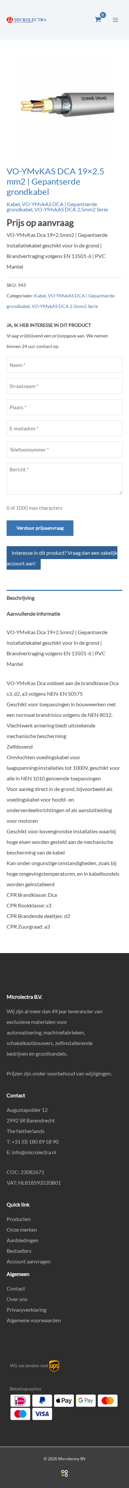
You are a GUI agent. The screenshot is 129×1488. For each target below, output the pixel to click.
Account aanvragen (29, 1261)
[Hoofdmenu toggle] (115, 19)
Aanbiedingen (22, 1240)
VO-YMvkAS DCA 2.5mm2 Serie (71, 209)
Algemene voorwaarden (34, 1320)
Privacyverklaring (26, 1309)
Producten (19, 1219)
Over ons (17, 1299)
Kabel (13, 204)
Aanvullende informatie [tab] (33, 613)
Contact (16, 1288)
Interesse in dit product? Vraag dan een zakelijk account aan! (62, 557)
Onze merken (22, 1229)
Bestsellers (19, 1250)
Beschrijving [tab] (20, 597)
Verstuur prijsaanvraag (40, 528)
